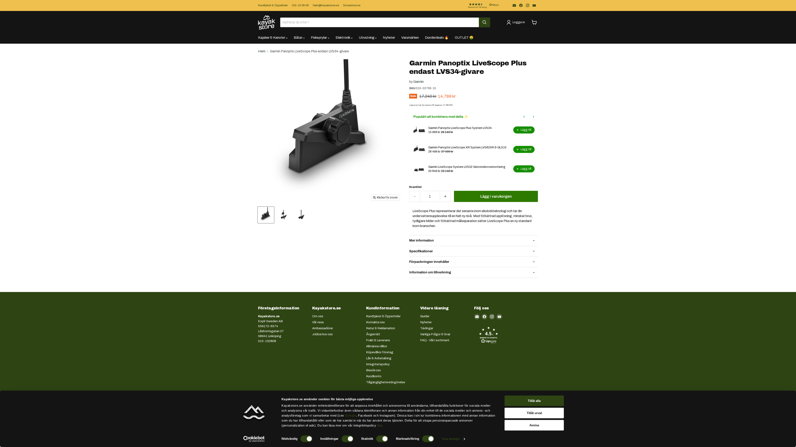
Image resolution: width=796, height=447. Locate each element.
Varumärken (410, 37)
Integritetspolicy (378, 364)
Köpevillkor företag (379, 352)
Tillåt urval (534, 413)
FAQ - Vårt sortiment (434, 340)
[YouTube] (534, 5)
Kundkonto (373, 376)
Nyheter (389, 37)
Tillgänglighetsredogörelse (385, 382)
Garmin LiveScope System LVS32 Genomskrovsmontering (466, 166)
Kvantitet (415, 187)
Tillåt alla (534, 401)
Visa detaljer (451, 439)
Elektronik (343, 37)
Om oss (317, 316)
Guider (425, 316)
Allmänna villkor (376, 346)
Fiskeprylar (319, 37)
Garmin (418, 81)
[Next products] (533, 117)
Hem (261, 51)
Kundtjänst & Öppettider (273, 5)
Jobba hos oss (322, 334)
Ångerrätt (373, 334)
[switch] (347, 438)
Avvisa (534, 425)
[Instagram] (527, 5)
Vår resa (318, 322)
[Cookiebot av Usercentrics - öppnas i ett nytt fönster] (254, 439)
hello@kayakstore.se (326, 5)
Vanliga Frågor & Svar (435, 334)
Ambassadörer (322, 328)
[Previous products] (524, 117)
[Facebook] (521, 5)
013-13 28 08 (300, 5)
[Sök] (484, 22)
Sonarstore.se (351, 5)
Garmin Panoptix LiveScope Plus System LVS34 (460, 128)
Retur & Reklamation (380, 328)
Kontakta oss (375, 322)
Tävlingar (426, 328)
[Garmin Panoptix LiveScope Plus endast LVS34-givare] (266, 215)
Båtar (298, 37)
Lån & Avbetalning (378, 358)
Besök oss (373, 370)
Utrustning (367, 37)
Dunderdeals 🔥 (437, 37)
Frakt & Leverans (378, 340)
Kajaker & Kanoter (272, 37)
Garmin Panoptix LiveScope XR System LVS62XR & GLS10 (467, 147)
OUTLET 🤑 (464, 37)
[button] (480, 5)
